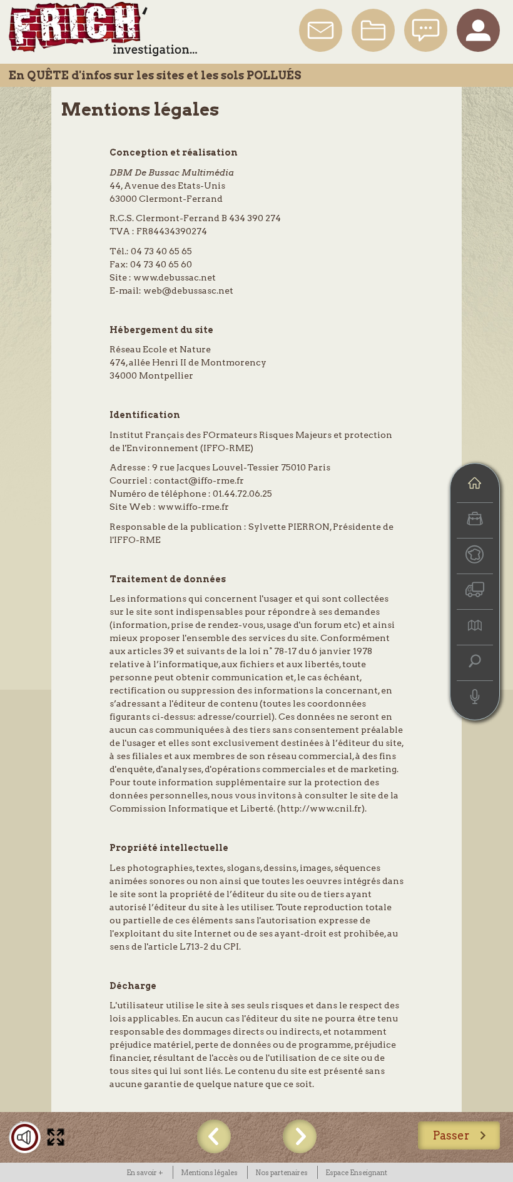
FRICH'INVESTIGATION (103, 29)
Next (300, 1136)
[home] (475, 484)
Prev (214, 1136)
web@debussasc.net (188, 291)
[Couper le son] (25, 1137)
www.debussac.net (174, 277)
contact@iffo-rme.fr (199, 480)
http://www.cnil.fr (321, 808)
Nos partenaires (281, 1172)
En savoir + (144, 1172)
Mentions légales (140, 109)
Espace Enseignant (356, 1172)
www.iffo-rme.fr (193, 507)
